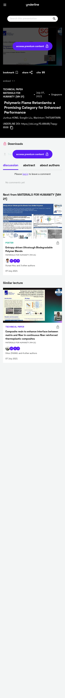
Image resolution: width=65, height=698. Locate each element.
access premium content (30, 46)
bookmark (8, 72)
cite (38, 72)
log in (25, 174)
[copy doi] (13, 127)
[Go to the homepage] (32, 4)
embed (7, 80)
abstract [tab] (29, 165)
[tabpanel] (32, 178)
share (25, 72)
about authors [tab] (50, 165)
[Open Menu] (5, 5)
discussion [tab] (10, 165)
